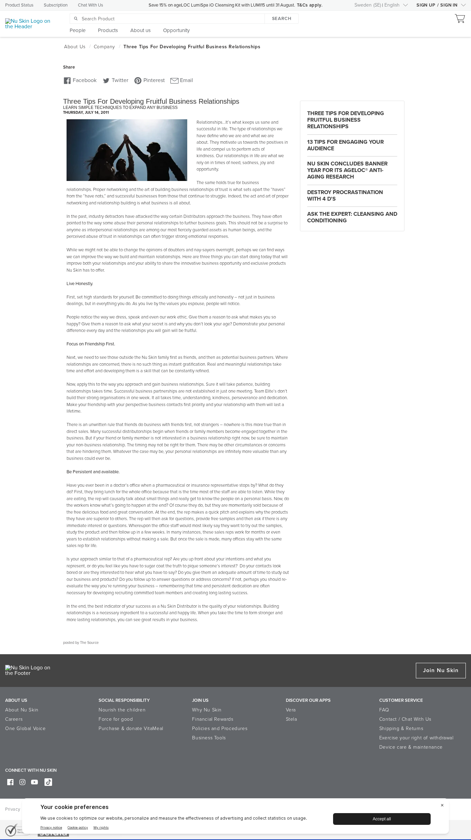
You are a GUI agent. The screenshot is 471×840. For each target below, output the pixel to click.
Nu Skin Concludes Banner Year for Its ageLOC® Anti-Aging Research (347, 170)
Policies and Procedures (219, 728)
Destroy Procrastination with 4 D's (345, 195)
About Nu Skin (22, 710)
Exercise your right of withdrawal (416, 738)
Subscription (56, 5)
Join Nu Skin (441, 670)
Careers (13, 719)
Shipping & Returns (401, 728)
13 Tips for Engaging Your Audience (345, 145)
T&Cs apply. (310, 5)
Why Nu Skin (207, 710)
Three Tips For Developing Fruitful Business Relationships (345, 120)
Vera (291, 710)
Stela (291, 719)
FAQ (384, 710)
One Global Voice (25, 728)
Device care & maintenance (411, 747)
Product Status (19, 5)
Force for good (116, 719)
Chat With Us (90, 5)
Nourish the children (122, 710)
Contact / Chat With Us (405, 719)
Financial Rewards (212, 719)
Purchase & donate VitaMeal (131, 728)
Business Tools (209, 738)
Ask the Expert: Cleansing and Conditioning (352, 217)
